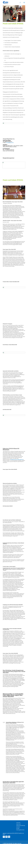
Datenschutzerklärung (20, 825)
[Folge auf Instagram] (6, 837)
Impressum (18, 824)
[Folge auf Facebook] (4, 837)
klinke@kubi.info (10, 142)
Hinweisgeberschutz (20, 829)
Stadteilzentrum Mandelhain (16, 459)
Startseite (18, 822)
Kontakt (17, 828)
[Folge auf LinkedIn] (9, 837)
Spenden (18, 827)
